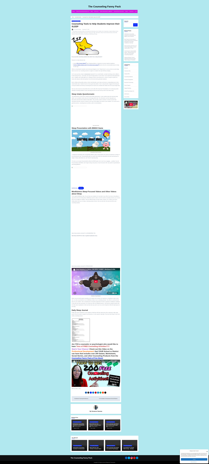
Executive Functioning (128, 82)
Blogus (107, 462)
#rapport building (112, 31)
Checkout (131, 11)
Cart (136, 11)
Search (126, 21)
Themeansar (112, 462)
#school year (91, 32)
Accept (194, 459)
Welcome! (96, 11)
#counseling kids (88, 31)
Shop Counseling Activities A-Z (82, 11)
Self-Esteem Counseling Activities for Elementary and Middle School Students (130, 35)
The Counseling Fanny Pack (104, 6)
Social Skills (126, 96)
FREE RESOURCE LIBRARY (106, 11)
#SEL (94, 32)
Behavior (126, 68)
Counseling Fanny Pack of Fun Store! (87, 358)
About (126, 11)
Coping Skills (127, 73)
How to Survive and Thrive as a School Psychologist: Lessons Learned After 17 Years (130, 47)
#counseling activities (81, 31)
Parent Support (127, 85)
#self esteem (98, 32)
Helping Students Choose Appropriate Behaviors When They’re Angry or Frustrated (130, 58)
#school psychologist (79, 32)
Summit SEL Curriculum (119, 11)
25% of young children (81, 63)
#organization (106, 31)
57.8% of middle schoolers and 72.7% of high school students (86, 65)
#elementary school (94, 31)
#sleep (102, 32)
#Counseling (75, 31)
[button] (206, 451)
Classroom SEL (127, 70)
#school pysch (85, 32)
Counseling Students (76, 21)
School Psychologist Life (129, 91)
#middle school (101, 31)
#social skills (115, 32)
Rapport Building (127, 88)
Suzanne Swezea (78, 29)
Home (73, 11)
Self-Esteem (126, 93)
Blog (92, 11)
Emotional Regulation (128, 79)
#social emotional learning (107, 32)
